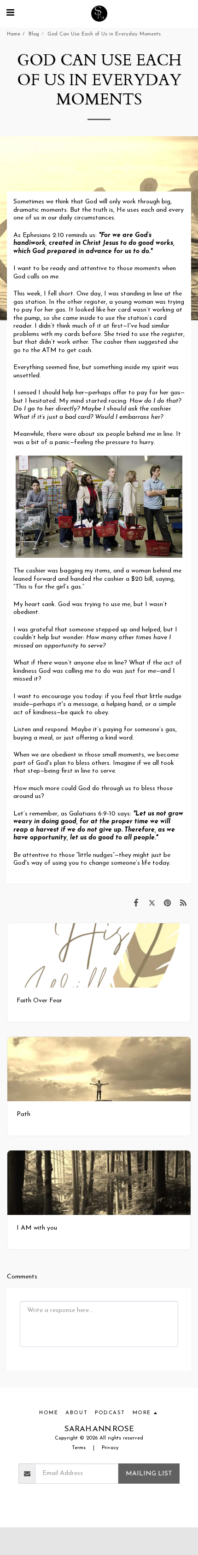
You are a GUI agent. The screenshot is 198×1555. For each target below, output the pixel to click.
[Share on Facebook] (136, 903)
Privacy (110, 1448)
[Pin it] (167, 903)
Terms (79, 1448)
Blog (34, 34)
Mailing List (149, 1473)
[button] (10, 13)
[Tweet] (151, 903)
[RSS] (183, 903)
